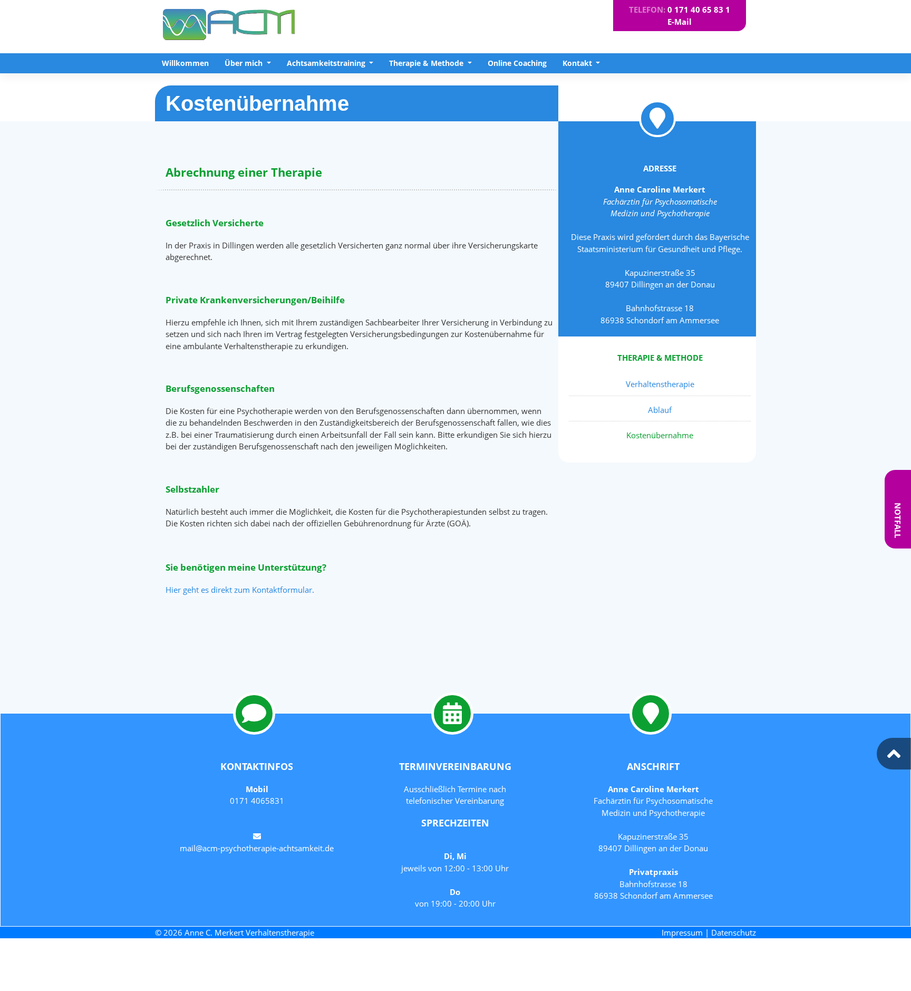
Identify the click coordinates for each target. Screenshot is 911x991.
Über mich (245, 63)
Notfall (898, 520)
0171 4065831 (257, 800)
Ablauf (660, 410)
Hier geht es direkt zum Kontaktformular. (240, 589)
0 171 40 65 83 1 (698, 9)
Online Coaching (517, 63)
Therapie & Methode (427, 63)
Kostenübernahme (659, 435)
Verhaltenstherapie (660, 384)
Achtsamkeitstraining (327, 63)
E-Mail (679, 21)
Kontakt (578, 63)
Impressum (682, 932)
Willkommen (185, 63)
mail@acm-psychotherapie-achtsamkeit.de (257, 848)
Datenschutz (733, 932)
